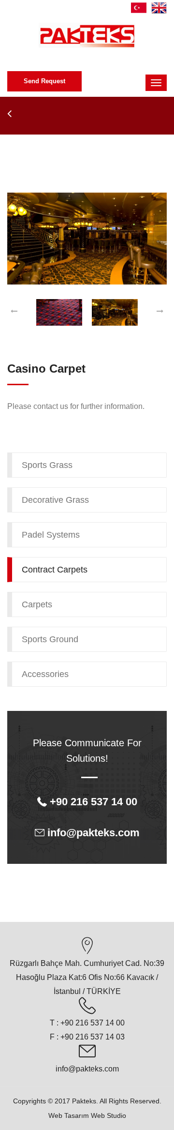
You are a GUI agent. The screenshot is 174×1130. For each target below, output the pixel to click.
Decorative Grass (55, 500)
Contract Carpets (54, 569)
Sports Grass (47, 465)
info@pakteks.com (87, 1069)
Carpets (37, 604)
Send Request (44, 81)
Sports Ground (50, 639)
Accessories (45, 674)
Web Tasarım (68, 1115)
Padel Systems (51, 535)
